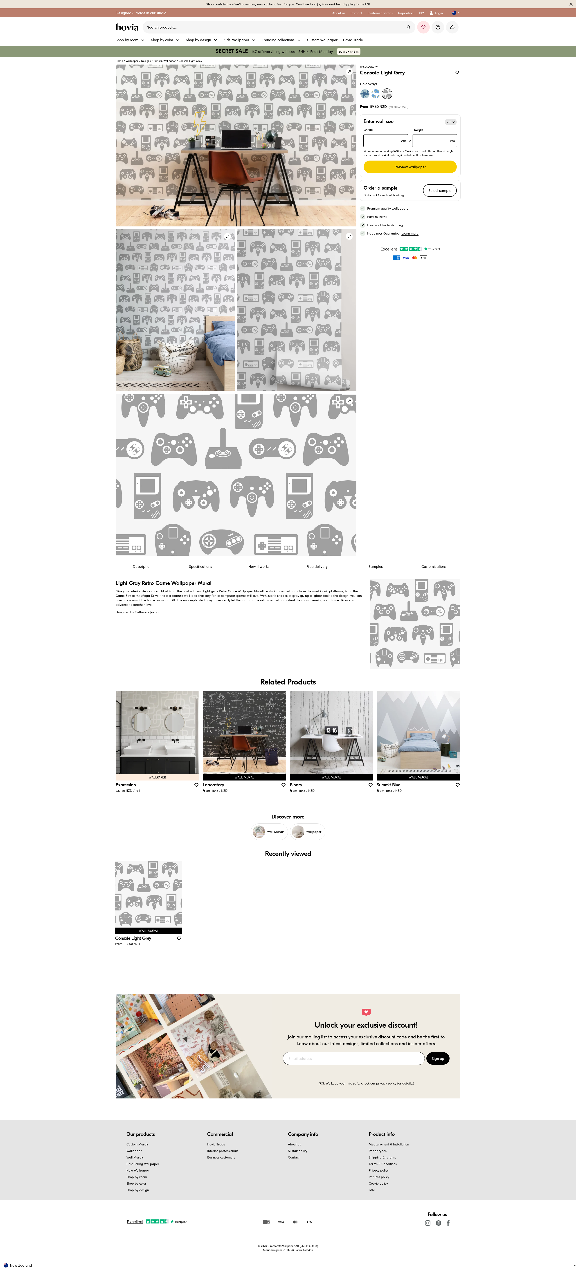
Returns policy (379, 1177)
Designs (146, 61)
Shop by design (137, 1190)
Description (142, 566)
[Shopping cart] (452, 27)
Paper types (378, 1151)
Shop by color (136, 1183)
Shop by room (136, 1177)
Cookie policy (378, 1183)
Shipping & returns (382, 1157)
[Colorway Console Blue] (365, 94)
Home (119, 61)
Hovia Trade (216, 1144)
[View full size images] (349, 71)
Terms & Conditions (383, 1164)
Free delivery (317, 566)
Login (439, 13)
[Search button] (408, 27)
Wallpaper (132, 61)
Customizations (433, 566)
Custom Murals (137, 1144)
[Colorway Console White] (376, 94)
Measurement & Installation (389, 1144)
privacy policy (386, 1083)
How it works (258, 566)
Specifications (200, 566)
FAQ (372, 1190)
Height (433, 135)
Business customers (221, 1157)
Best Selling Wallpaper (142, 1164)
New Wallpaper (137, 1170)
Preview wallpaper (410, 166)
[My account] (438, 27)
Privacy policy (379, 1170)
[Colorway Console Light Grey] (387, 93)
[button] (454, 13)
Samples (376, 566)
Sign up (438, 1058)
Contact (294, 1157)
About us (294, 1144)
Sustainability (297, 1151)
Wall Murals (135, 1157)
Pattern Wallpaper (164, 61)
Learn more (409, 233)
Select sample (439, 190)
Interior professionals (222, 1151)
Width (385, 135)
